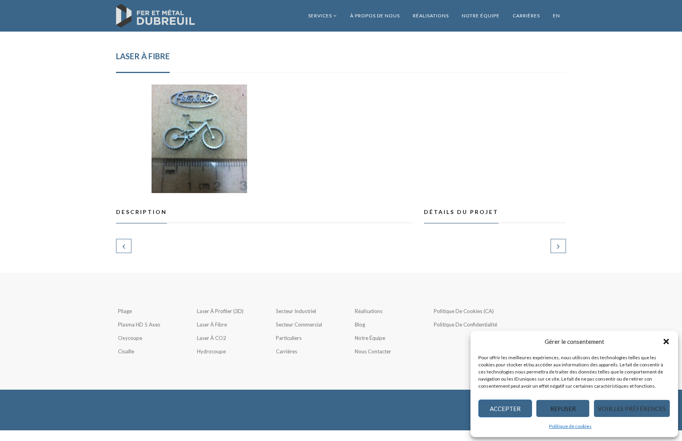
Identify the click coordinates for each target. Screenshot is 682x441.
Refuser (563, 408)
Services (320, 16)
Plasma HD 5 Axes (139, 324)
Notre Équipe (481, 16)
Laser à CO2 (211, 338)
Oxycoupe (130, 338)
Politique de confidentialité (465, 324)
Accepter (505, 408)
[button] (666, 341)
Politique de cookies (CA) (464, 311)
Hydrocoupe (211, 351)
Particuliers (289, 338)
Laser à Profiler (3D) (220, 311)
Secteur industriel (296, 311)
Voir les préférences (632, 408)
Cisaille (126, 351)
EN (556, 16)
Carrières (526, 16)
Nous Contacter (373, 351)
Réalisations (431, 16)
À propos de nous (375, 16)
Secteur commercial (299, 324)
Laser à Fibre (212, 324)
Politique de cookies (570, 426)
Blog (360, 324)
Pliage (125, 311)
